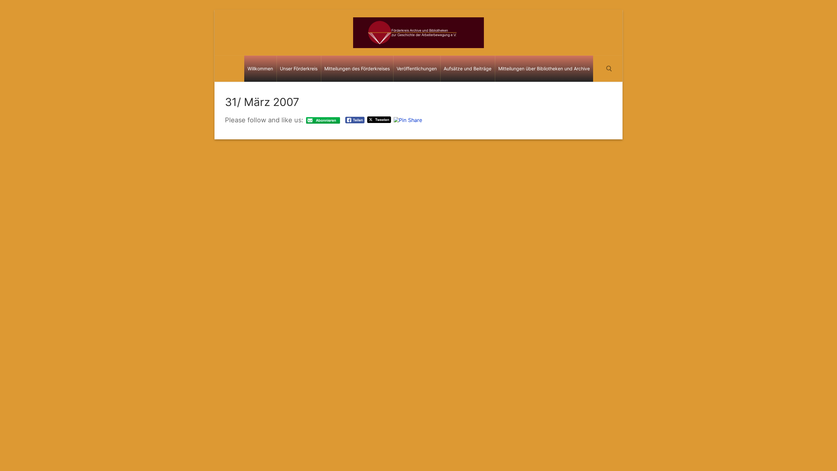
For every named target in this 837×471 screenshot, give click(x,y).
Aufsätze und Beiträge (467, 68)
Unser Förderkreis (298, 68)
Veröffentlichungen (417, 68)
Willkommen (260, 68)
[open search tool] (609, 69)
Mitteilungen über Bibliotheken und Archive (544, 68)
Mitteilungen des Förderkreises (357, 68)
